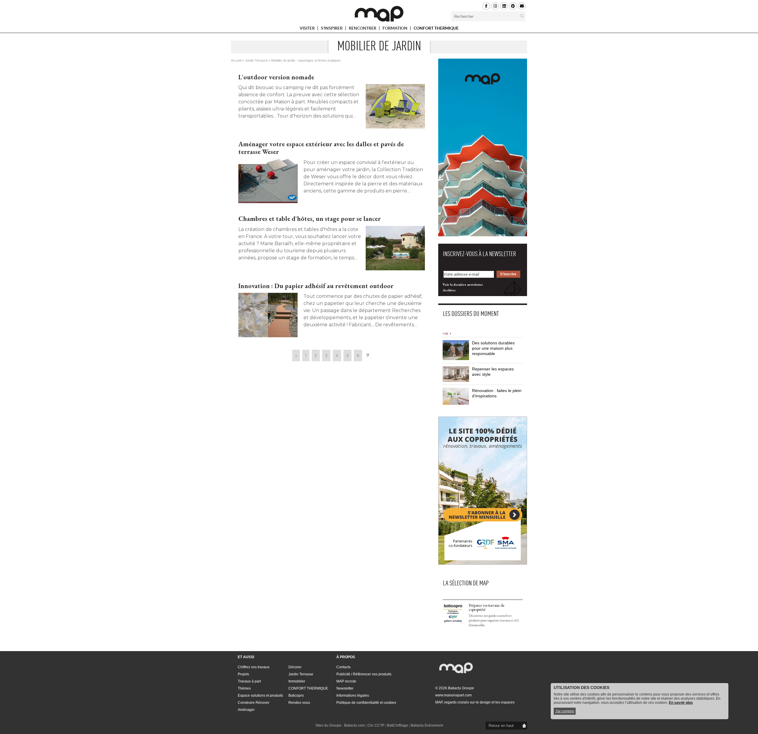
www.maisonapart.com (453, 695)
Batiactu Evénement (427, 725)
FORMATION (395, 29)
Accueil (236, 60)
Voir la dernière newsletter (463, 284)
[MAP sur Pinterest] (513, 6)
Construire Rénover (253, 703)
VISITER (308, 29)
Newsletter (345, 688)
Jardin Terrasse (256, 60)
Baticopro (296, 695)
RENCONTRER (363, 29)
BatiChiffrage (397, 725)
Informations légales (352, 695)
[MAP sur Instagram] (495, 6)
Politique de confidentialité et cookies (366, 703)
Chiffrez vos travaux (253, 667)
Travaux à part (249, 681)
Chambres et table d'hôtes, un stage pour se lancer (309, 218)
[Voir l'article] (395, 106)
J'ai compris (564, 711)
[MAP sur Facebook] (486, 6)
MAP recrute (346, 681)
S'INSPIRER (332, 29)
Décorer (294, 667)
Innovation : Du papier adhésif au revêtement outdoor (316, 286)
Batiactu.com (354, 725)
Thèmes (244, 688)
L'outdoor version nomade (276, 77)
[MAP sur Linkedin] (504, 6)
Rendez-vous (299, 703)
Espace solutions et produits (260, 695)
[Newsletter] (522, 6)
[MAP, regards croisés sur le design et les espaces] (379, 13)
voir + (447, 333)
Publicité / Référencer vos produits (363, 674)
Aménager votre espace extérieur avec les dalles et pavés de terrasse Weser (321, 148)
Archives (449, 290)
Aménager (246, 710)
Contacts (343, 667)
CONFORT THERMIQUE (436, 28)
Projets (243, 674)
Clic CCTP (375, 725)
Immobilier (296, 681)
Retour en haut (501, 725)
